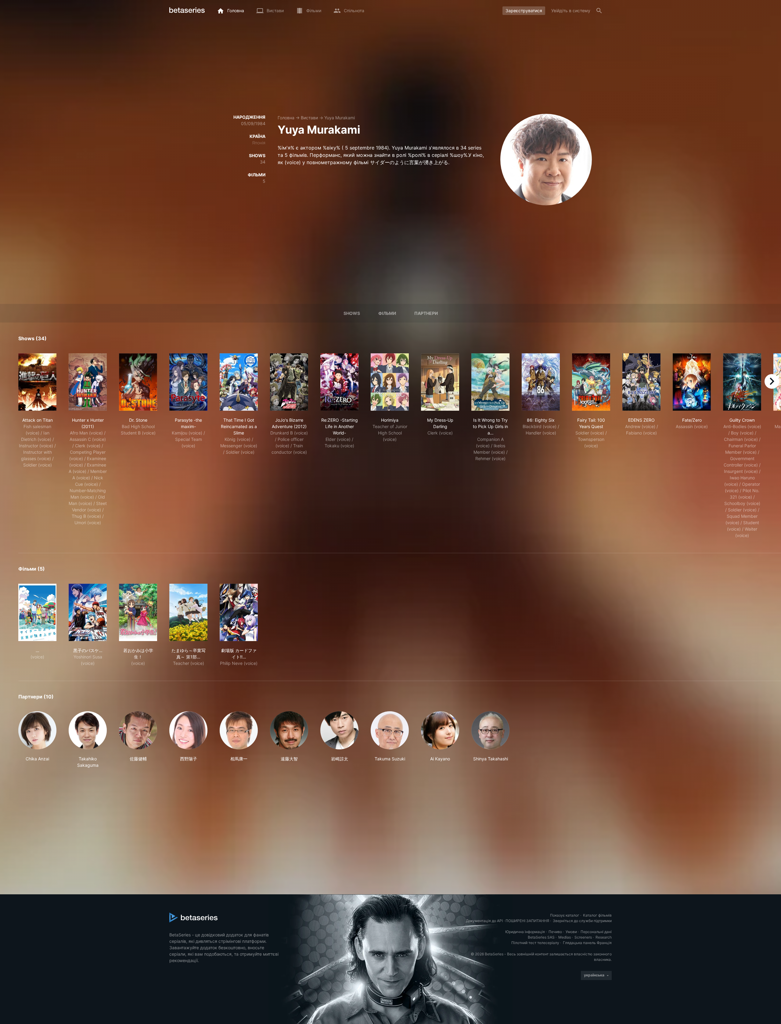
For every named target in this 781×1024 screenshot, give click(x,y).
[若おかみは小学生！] (138, 612)
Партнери (426, 313)
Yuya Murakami (339, 117)
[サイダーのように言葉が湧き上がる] (37, 612)
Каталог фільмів (597, 915)
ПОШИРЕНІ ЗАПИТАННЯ (527, 920)
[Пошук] (599, 10)
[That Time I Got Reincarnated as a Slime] (239, 382)
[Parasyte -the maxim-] (188, 382)
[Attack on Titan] (37, 382)
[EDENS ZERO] (641, 382)
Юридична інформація (525, 931)
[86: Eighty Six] (541, 382)
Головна (286, 117)
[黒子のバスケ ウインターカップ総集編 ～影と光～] (88, 612)
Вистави (309, 117)
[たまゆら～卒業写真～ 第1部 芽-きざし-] (188, 612)
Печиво (555, 931)
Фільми (387, 313)
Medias (564, 937)
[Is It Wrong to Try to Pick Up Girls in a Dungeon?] (490, 382)
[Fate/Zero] (692, 382)
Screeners (583, 937)
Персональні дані (596, 931)
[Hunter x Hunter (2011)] (88, 382)
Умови (571, 931)
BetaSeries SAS (541, 937)
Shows (352, 313)
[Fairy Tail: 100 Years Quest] (591, 382)
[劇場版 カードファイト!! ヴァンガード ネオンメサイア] (239, 612)
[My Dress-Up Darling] (440, 382)
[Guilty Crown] (742, 382)
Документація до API (484, 920)
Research (604, 937)
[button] (37, 739)
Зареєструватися (524, 10)
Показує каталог (564, 915)
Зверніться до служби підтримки (582, 920)
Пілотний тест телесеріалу (535, 942)
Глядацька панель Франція (587, 942)
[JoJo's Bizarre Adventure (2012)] (289, 382)
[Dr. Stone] (138, 382)
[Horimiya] (390, 382)
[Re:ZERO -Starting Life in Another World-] (339, 382)
